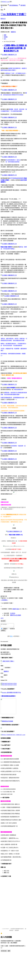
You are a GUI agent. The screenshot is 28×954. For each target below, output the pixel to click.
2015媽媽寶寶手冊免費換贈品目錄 (10, 762)
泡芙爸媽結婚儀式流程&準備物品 (10, 813)
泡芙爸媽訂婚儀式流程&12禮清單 (10, 810)
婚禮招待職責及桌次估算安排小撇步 (11, 820)
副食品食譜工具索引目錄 (6, 794)
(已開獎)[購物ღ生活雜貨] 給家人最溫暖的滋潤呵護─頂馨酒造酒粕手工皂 (15, 48)
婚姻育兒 (13, 32)
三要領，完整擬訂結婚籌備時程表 (10, 807)
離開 (9, 950)
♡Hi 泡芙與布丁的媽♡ (13, 14)
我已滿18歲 (3, 950)
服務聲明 (17, 930)
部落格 (5, 37)
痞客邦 (14, 609)
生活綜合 (12, 613)
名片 (5, 38)
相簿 (5, 35)
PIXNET (7, 928)
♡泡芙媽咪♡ (4, 600)
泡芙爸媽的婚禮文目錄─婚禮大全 (10, 804)
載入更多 (3, 621)
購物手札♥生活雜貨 (15, 615)
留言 (17, 609)
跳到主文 (3, 18)
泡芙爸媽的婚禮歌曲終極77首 (9, 826)
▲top (2, 618)
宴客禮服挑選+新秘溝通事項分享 (10, 816)
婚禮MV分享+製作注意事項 (9, 823)
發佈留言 (3, 630)
